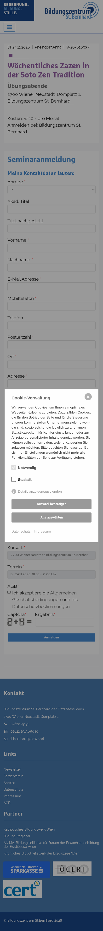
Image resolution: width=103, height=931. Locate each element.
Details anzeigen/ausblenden (40, 491)
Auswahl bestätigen (51, 504)
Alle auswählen (51, 517)
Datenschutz (20, 531)
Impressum (42, 531)
